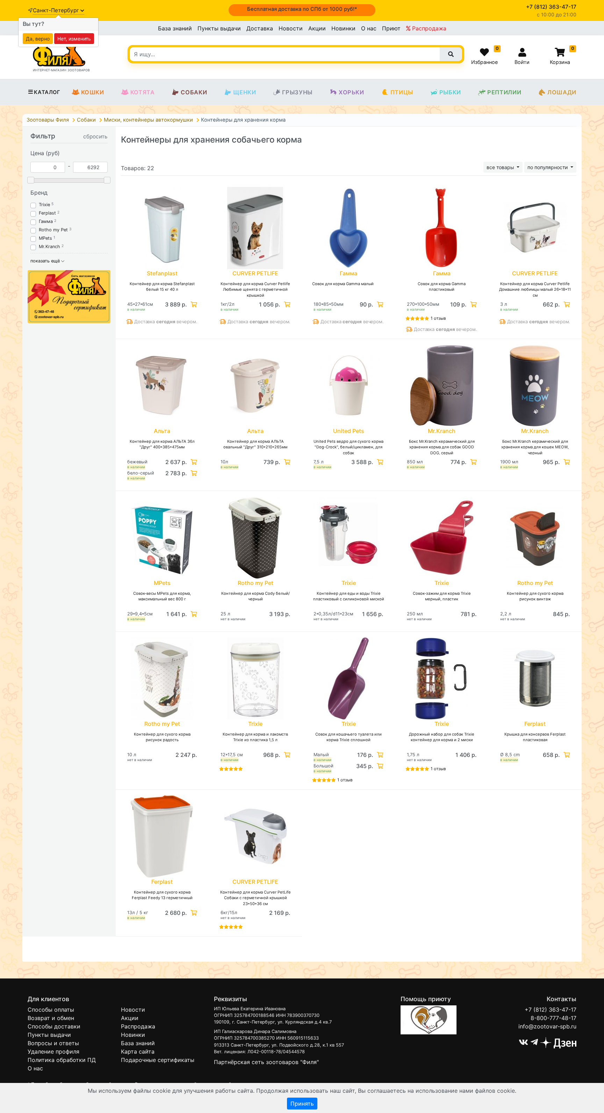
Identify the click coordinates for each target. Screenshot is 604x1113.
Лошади (561, 92)
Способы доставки (54, 1026)
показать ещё (45, 260)
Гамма (46, 221)
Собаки (194, 92)
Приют (391, 28)
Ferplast (47, 213)
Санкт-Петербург (56, 10)
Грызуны (297, 92)
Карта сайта (137, 1051)
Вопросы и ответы (53, 1043)
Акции (317, 28)
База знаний (175, 28)
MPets (45, 238)
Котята (142, 92)
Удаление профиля (53, 1051)
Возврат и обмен (51, 1017)
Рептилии (504, 92)
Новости (291, 28)
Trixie (44, 204)
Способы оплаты (51, 1009)
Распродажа (428, 28)
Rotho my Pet (53, 229)
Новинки (343, 28)
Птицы (401, 92)
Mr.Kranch (49, 246)
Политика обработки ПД (62, 1059)
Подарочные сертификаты (157, 1059)
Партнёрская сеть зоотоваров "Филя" (266, 1061)
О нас (368, 28)
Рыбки (450, 92)
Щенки (244, 92)
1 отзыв (438, 318)
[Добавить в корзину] (193, 304)
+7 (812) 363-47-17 (550, 1009)
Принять (302, 1103)
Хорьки (351, 92)
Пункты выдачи (219, 28)
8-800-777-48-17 (553, 1017)
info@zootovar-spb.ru (547, 1026)
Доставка (259, 28)
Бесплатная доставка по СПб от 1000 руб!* (302, 9)
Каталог (47, 92)
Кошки (92, 92)
